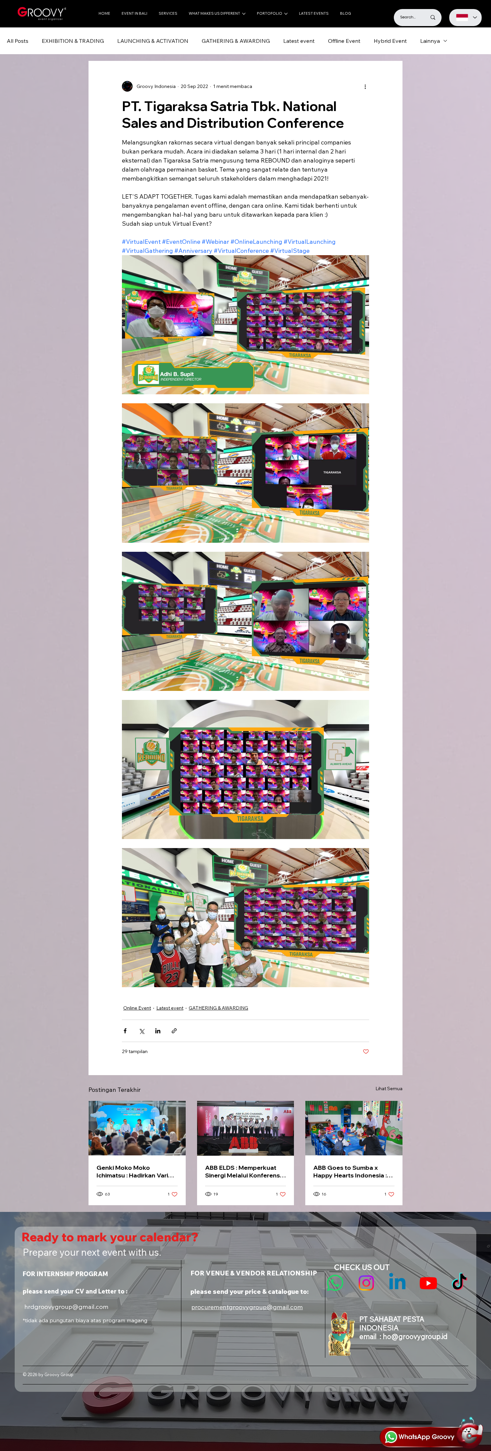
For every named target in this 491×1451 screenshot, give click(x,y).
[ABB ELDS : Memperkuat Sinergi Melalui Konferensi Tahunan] (245, 1128)
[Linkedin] (397, 1283)
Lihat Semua (388, 1088)
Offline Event (344, 40)
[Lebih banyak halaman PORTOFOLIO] (286, 13)
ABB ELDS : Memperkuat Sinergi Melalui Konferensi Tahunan (243, 1171)
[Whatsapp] (335, 1283)
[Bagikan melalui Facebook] (125, 1031)
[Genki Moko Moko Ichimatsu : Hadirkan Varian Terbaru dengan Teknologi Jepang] (137, 1128)
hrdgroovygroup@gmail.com (66, 1307)
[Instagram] (366, 1283)
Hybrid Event (390, 40)
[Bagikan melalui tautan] (174, 1031)
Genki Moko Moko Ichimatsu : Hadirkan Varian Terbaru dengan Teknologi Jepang (136, 1171)
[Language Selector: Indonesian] (465, 17)
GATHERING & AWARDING (236, 40)
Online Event (137, 1008)
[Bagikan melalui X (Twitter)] (141, 1031)
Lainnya (430, 40)
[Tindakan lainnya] (365, 86)
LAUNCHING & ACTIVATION (152, 40)
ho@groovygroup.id (415, 1336)
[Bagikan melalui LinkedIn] (158, 1031)
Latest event (299, 40)
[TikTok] (459, 1283)
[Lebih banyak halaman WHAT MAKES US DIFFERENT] (244, 13)
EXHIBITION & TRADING (73, 40)
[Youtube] (428, 1283)
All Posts (17, 40)
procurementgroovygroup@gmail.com (247, 1307)
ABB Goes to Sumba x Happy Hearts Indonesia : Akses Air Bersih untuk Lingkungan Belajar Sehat (350, 1171)
